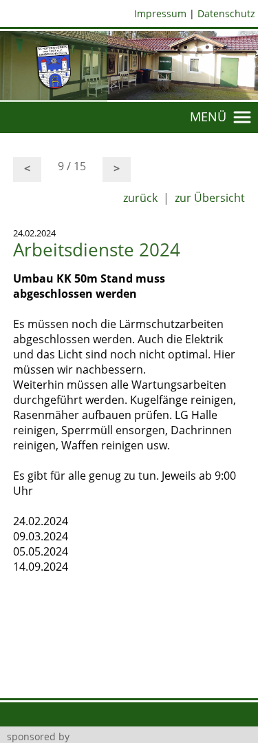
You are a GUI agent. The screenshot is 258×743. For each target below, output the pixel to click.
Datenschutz (226, 13)
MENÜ (211, 116)
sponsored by (38, 736)
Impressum (160, 13)
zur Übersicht (210, 197)
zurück (140, 197)
